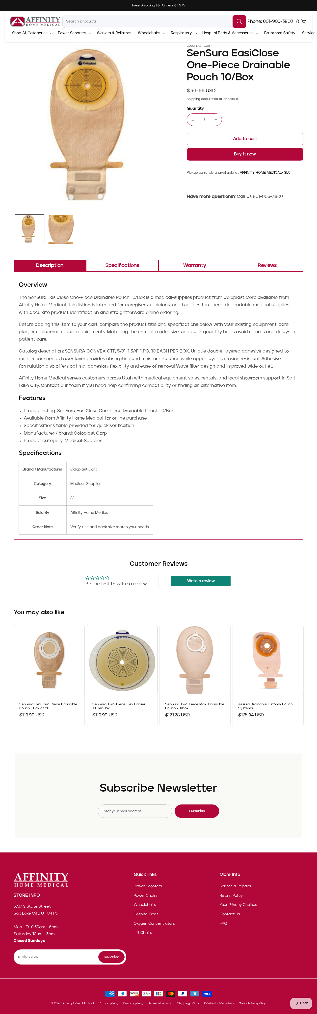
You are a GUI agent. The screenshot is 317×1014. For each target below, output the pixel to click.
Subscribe (197, 811)
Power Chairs (146, 896)
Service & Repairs (235, 887)
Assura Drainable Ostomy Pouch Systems (265, 706)
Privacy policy (133, 1003)
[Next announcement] (248, 5)
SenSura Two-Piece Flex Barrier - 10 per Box (120, 706)
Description (49, 265)
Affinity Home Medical (78, 1003)
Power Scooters (148, 887)
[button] (32, 33)
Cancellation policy (252, 1003)
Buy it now (245, 154)
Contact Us (230, 915)
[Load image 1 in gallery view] (29, 229)
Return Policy (231, 896)
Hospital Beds (146, 915)
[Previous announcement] (68, 5)
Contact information (219, 1003)
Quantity (195, 109)
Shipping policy (188, 1003)
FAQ (223, 924)
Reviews (267, 265)
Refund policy (108, 1003)
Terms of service (160, 1003)
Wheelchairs (145, 905)
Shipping (193, 99)
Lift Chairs (143, 933)
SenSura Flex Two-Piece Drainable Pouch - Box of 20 (48, 706)
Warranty (194, 265)
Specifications (122, 265)
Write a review (201, 581)
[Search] (239, 21)
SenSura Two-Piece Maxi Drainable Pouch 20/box (194, 706)
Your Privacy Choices (238, 905)
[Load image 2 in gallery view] (61, 229)
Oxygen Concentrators (154, 924)
